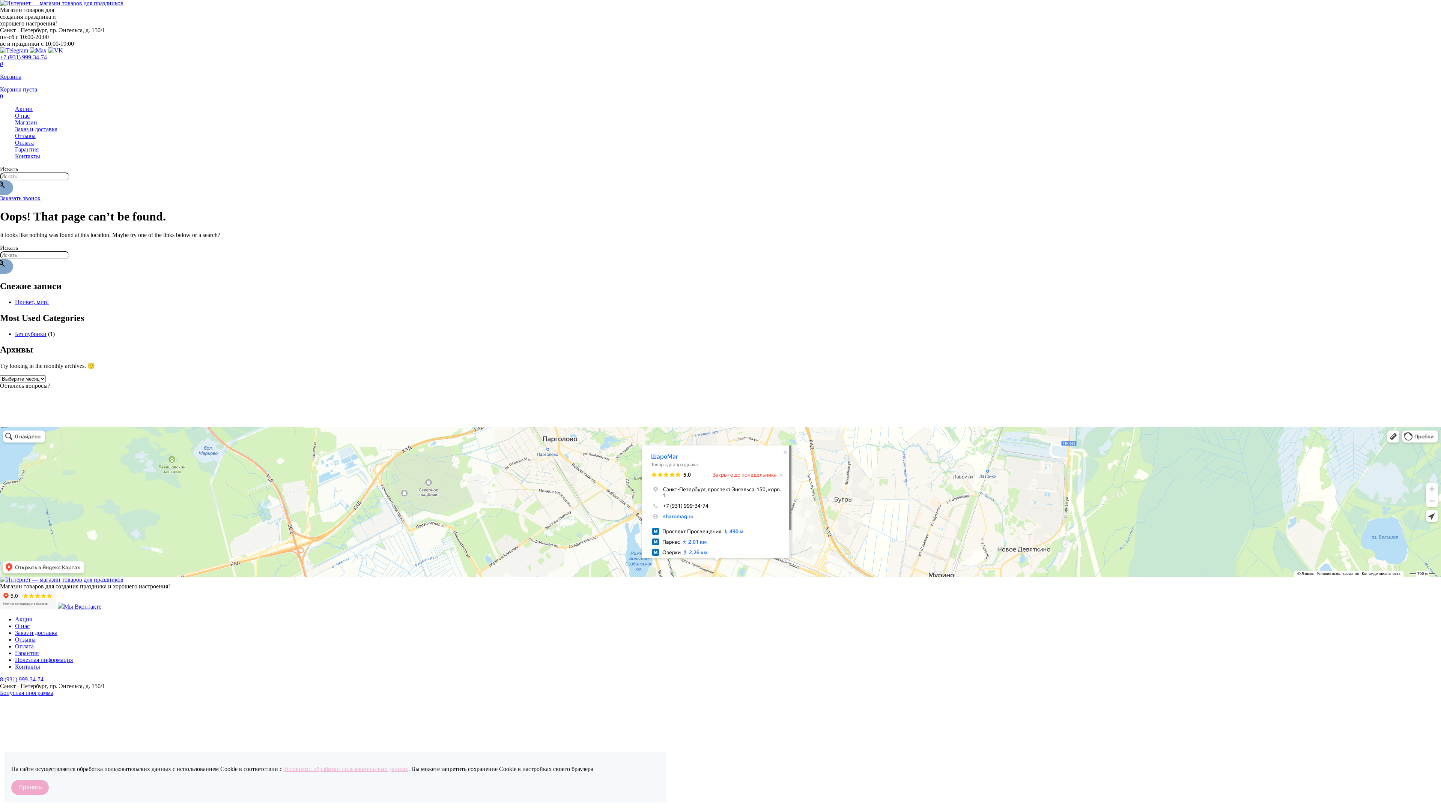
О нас (22, 115)
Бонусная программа (26, 693)
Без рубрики (31, 334)
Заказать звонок (20, 198)
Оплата (24, 143)
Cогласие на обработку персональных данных (59, 725)
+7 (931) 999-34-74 (23, 57)
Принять (30, 787)
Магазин (26, 122)
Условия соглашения (26, 733)
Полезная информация (44, 660)
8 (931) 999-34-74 (22, 679)
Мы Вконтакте (82, 606)
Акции (24, 109)
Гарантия (27, 149)
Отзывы (25, 136)
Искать (9, 169)
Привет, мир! (32, 302)
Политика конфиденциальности (41, 715)
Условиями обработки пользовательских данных (346, 769)
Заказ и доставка (36, 129)
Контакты (27, 156)
